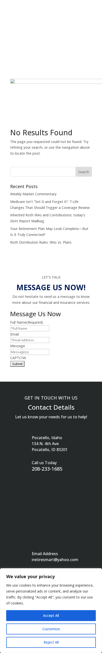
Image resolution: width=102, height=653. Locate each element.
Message (17, 345)
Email (14, 334)
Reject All (51, 642)
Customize (51, 628)
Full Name (26, 322)
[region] (51, 610)
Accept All (51, 615)
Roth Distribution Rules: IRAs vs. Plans (41, 242)
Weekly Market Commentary (33, 194)
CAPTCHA (18, 357)
